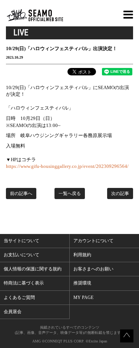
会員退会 (12, 311)
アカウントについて (93, 240)
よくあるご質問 (19, 297)
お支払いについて (21, 254)
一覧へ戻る (70, 193)
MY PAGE (83, 297)
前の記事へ (21, 193)
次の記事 (120, 193)
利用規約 (82, 254)
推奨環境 (82, 283)
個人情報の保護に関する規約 (33, 268)
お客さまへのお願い (93, 268)
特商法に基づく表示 (24, 283)
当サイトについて (21, 240)
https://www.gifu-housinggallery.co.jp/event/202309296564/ (67, 166)
